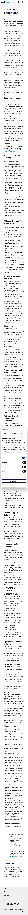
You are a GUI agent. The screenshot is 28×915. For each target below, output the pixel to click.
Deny (14, 485)
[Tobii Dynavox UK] (6, 2)
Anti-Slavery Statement (18, 912)
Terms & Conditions (18, 909)
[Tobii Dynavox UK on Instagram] (11, 905)
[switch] (24, 462)
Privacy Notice (6, 911)
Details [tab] (14, 433)
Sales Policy (11, 911)
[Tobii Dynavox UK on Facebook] (8, 905)
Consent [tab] (5, 433)
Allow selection (14, 481)
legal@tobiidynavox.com (16, 856)
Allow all (14, 477)
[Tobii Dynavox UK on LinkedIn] (15, 905)
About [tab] (23, 433)
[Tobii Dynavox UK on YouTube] (18, 905)
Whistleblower (10, 912)
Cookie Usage (18, 911)
